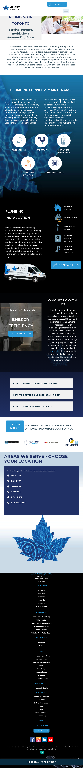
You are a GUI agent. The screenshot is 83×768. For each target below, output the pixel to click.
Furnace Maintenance (41, 662)
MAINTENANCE (41, 725)
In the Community (41, 703)
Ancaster (41, 590)
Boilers (41, 666)
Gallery (41, 709)
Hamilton (41, 594)
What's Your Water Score (41, 633)
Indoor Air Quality (41, 688)
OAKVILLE (16, 491)
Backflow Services (41, 626)
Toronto (41, 597)
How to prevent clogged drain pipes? (37, 395)
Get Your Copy (22, 334)
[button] (6, 442)
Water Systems (42, 630)
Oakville (41, 600)
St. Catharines (41, 606)
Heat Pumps (41, 669)
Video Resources (41, 713)
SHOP (41, 721)
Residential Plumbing (41, 617)
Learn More (15, 426)
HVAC (41, 646)
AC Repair (41, 675)
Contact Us (68, 265)
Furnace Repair (41, 659)
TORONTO (16, 486)
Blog (41, 706)
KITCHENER (16, 497)
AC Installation (41, 672)
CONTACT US (59, 4)
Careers (41, 700)
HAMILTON (16, 480)
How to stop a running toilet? (32, 407)
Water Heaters (41, 620)
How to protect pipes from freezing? (36, 384)
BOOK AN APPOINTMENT (43, 762)
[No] (80, 750)
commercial (54, 351)
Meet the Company (41, 696)
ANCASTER (16, 475)
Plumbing (41, 642)
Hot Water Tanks (69, 228)
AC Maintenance (41, 679)
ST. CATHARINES (19, 502)
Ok (42, 752)
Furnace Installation (42, 656)
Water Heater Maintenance (41, 623)
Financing (42, 716)
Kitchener (41, 603)
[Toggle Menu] (66, 11)
